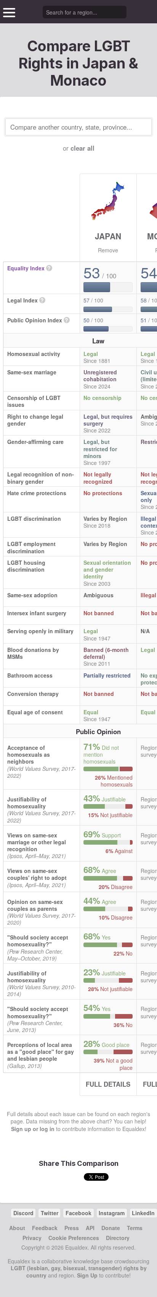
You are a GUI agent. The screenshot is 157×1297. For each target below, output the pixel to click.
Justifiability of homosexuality (26, 802)
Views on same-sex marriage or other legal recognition (36, 842)
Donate (110, 1228)
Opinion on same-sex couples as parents (35, 905)
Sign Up (87, 1275)
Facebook (78, 1213)
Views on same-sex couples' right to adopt (37, 874)
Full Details (108, 1084)
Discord (23, 1213)
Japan (108, 236)
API (90, 1228)
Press (71, 1228)
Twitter (49, 1213)
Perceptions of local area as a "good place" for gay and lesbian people (40, 1051)
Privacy (32, 1238)
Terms (135, 1228)
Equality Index (26, 268)
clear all (82, 148)
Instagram (112, 1213)
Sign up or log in (32, 1129)
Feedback (45, 1228)
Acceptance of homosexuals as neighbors (28, 754)
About (17, 1228)
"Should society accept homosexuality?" (37, 940)
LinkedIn (143, 1213)
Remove (108, 250)
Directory (118, 1238)
